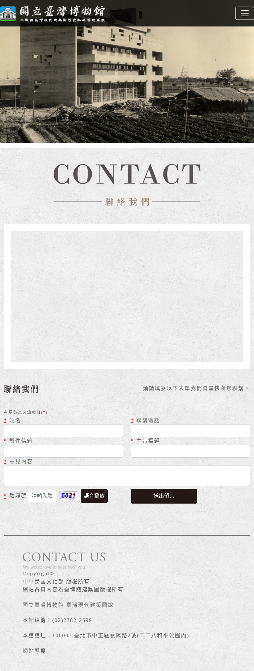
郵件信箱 (18, 441)
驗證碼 (15, 496)
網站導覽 (34, 651)
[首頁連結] (53, 13)
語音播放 (94, 496)
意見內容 (18, 461)
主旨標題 (145, 441)
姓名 (12, 420)
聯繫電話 (145, 420)
